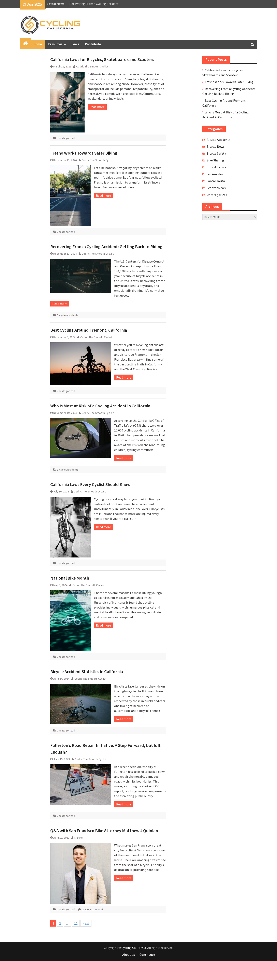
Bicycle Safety (216, 153)
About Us (128, 954)
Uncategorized (66, 138)
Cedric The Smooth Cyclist (92, 66)
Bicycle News (215, 146)
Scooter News (216, 188)
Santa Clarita (216, 181)
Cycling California (133, 948)
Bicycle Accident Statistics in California (86, 671)
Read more (97, 107)
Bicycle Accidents (67, 315)
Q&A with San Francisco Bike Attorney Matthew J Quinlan (104, 830)
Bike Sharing (215, 160)
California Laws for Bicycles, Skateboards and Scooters (102, 59)
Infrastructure (217, 167)
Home (38, 44)
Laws (75, 44)
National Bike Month (69, 578)
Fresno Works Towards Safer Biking (83, 153)
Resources (55, 44)
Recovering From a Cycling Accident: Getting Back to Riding (106, 246)
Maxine (78, 837)
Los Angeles (215, 174)
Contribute (93, 44)
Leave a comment (92, 909)
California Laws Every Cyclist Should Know (90, 484)
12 (75, 923)
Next (86, 923)
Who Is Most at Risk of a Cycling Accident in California (100, 406)
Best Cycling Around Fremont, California (88, 330)
